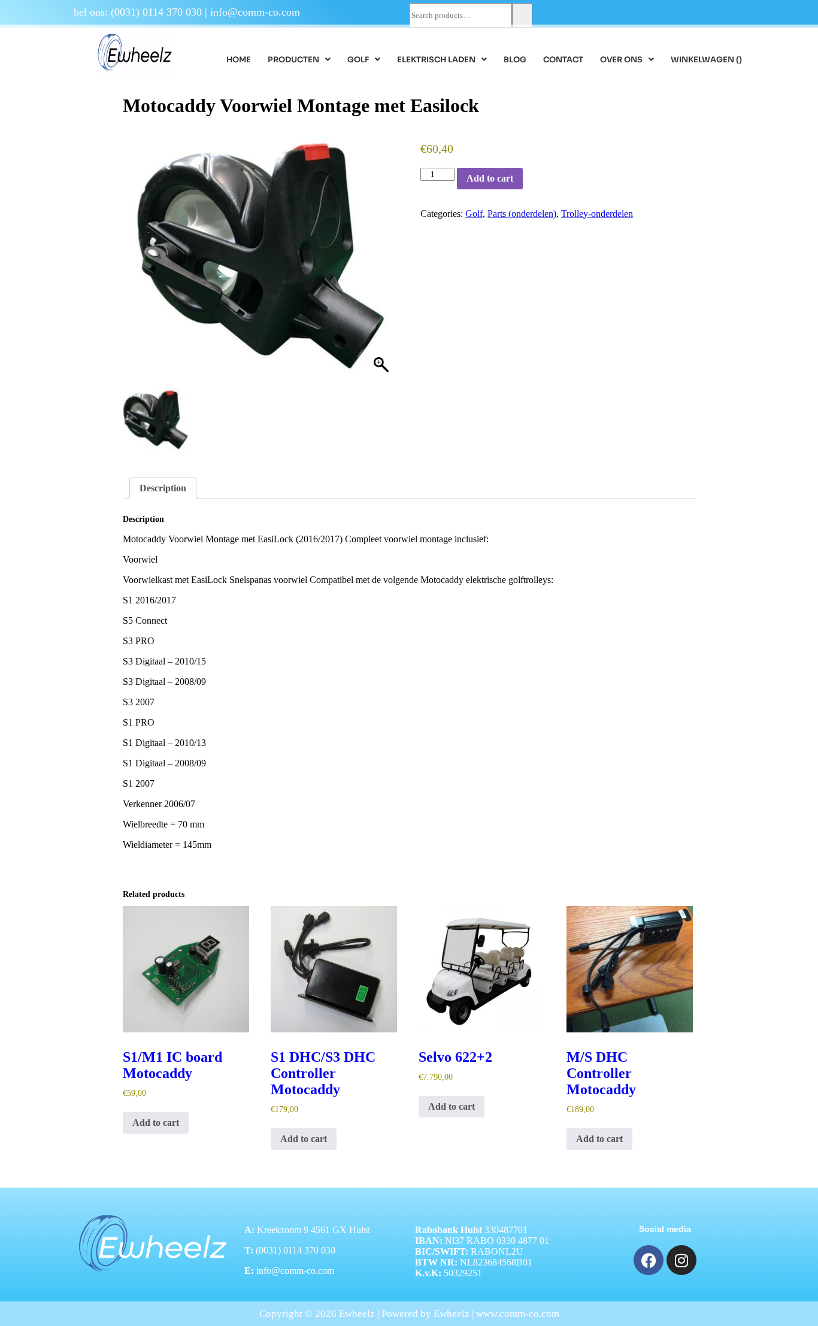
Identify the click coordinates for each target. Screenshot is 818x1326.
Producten (293, 60)
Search (522, 15)
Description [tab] (163, 488)
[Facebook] (649, 1260)
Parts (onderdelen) (521, 214)
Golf (358, 60)
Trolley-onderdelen (597, 214)
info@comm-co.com (255, 12)
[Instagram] (681, 1260)
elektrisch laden (436, 60)
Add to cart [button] (155, 1122)
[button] (299, 59)
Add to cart (489, 178)
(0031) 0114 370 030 (156, 12)
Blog (515, 60)
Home (238, 60)
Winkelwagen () (706, 60)
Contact (563, 60)
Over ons (621, 60)
